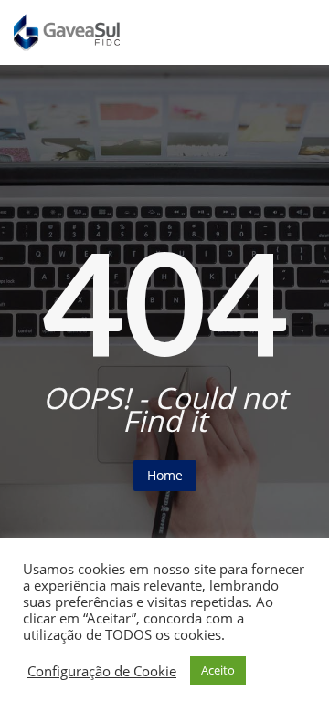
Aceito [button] (218, 670)
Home (165, 475)
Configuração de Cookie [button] (101, 671)
